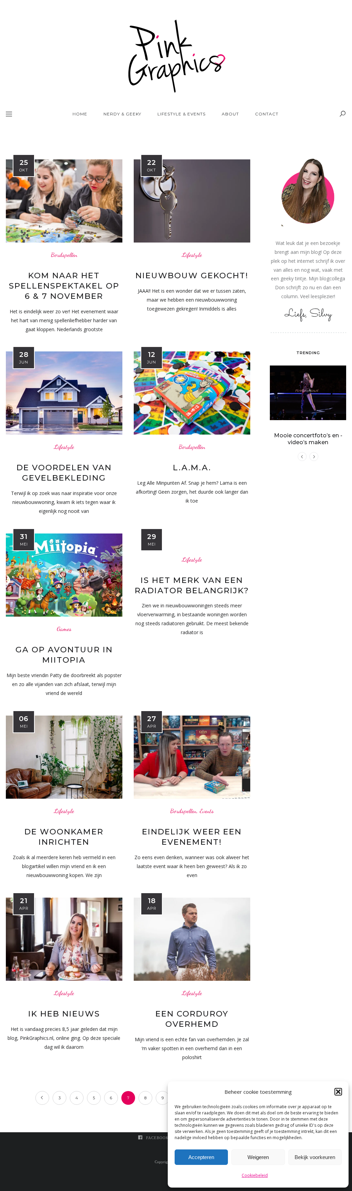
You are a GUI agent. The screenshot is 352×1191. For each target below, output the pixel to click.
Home (80, 113)
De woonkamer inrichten (63, 837)
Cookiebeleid (255, 1175)
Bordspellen (64, 254)
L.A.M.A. (192, 467)
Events (207, 810)
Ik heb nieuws (64, 1014)
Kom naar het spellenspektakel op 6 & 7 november (64, 286)
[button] (338, 1091)
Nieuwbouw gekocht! (192, 275)
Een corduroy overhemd (192, 1019)
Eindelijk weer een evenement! (192, 837)
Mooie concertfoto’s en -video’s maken (308, 439)
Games (64, 628)
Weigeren (258, 1157)
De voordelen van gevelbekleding (64, 473)
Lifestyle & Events (181, 113)
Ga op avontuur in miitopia (64, 655)
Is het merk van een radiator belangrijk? (192, 585)
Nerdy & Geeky (122, 113)
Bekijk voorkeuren (315, 1157)
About (230, 113)
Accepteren (201, 1157)
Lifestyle (192, 254)
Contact (266, 113)
